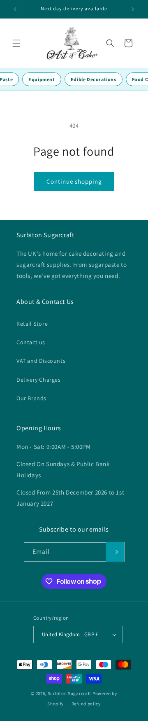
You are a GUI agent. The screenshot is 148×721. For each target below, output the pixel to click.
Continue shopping (74, 181)
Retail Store (32, 323)
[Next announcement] (133, 9)
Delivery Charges (38, 379)
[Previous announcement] (15, 9)
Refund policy (86, 704)
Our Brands (31, 398)
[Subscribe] (115, 552)
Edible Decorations (93, 79)
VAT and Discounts (40, 360)
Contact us (30, 342)
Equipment (41, 79)
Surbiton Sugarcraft (69, 693)
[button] (16, 43)
